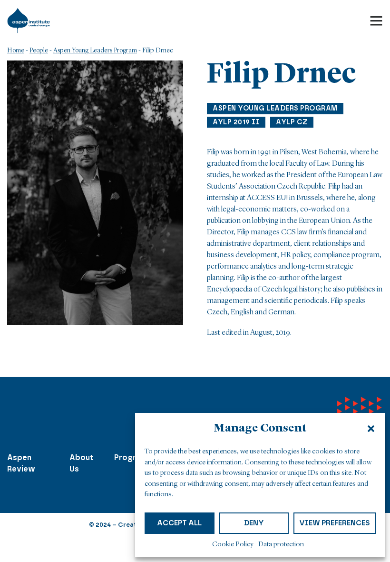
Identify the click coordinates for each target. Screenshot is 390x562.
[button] (371, 428)
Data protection (281, 544)
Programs (132, 457)
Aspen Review (21, 463)
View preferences (334, 523)
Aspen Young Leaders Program (95, 50)
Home (15, 50)
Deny (254, 523)
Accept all (179, 523)
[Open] (376, 20)
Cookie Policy (233, 544)
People (38, 50)
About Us (81, 463)
